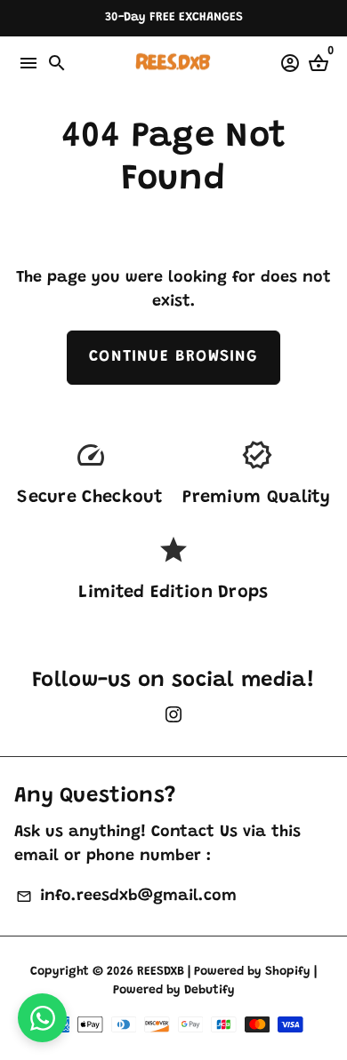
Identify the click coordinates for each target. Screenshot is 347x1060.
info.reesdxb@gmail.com (126, 897)
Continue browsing (173, 357)
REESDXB (160, 972)
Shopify (288, 972)
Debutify (209, 990)
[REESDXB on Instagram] (173, 717)
